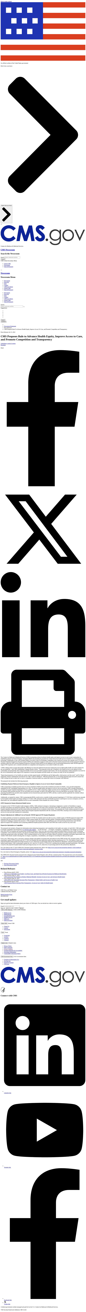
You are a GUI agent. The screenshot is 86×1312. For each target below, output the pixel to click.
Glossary (6, 940)
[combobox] (12, 306)
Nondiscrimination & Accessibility (13, 950)
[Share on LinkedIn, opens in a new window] (43, 669)
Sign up (21, 908)
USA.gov (6, 964)
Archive (6, 937)
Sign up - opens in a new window (10, 908)
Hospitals (3, 345)
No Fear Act (7, 961)
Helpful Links (4, 943)
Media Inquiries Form (6, 894)
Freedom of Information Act (11, 959)
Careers (6, 928)
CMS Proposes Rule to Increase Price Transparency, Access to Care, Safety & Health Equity (28, 883)
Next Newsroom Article (10, 865)
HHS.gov (6, 919)
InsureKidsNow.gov (9, 916)
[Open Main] (1, 224)
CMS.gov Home (8, 287)
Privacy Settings (8, 949)
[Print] (43, 754)
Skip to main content (6, 1)
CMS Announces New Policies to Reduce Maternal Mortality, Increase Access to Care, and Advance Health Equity (34, 877)
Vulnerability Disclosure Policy (12, 953)
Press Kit (6, 282)
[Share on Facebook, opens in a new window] (43, 486)
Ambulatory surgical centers (8, 343)
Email (2, 906)
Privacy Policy (8, 946)
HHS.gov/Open (8, 920)
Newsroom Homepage (10, 326)
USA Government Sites (7, 956)
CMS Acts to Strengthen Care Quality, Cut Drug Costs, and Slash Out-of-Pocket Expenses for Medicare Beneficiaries (35, 874)
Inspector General (8, 962)
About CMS (7, 263)
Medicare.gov (7, 913)
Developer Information (10, 952)
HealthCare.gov (8, 917)
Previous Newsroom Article (11, 863)
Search (2, 257)
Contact (6, 285)
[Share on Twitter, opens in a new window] (43, 571)
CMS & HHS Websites (6, 909)
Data (5, 283)
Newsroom (7, 265)
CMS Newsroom (8, 250)
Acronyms (7, 935)
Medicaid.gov (7, 914)
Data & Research (8, 266)
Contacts (6, 938)
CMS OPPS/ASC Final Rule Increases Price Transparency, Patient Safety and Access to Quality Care (31, 880)
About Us (6, 926)
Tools (2, 932)
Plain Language (8, 947)
